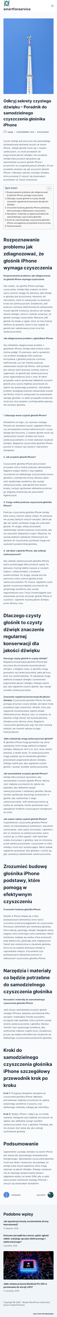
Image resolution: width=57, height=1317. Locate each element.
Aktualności (43, 132)
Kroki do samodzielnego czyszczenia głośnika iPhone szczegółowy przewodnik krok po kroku (29, 221)
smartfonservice (17, 9)
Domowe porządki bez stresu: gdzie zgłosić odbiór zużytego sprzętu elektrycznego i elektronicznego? (26, 1238)
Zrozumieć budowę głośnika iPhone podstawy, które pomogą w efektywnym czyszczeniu (28, 209)
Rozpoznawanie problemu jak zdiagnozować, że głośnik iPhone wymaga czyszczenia (27, 193)
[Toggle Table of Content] (48, 188)
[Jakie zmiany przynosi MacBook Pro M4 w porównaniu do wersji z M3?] (28, 1265)
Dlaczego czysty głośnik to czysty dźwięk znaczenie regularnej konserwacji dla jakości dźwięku (27, 201)
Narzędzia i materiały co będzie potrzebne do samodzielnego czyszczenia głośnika (28, 215)
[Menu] (52, 6)
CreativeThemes (17, 1305)
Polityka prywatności (43, 1314)
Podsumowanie (14, 226)
